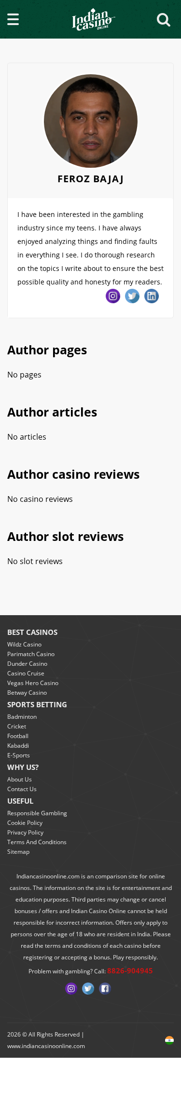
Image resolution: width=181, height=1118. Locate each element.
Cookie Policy (24, 823)
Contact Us (22, 789)
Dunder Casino (27, 664)
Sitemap (18, 852)
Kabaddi (18, 745)
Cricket (16, 726)
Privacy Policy (25, 832)
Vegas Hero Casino (32, 683)
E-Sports (18, 755)
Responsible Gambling (37, 813)
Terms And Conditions (37, 842)
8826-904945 (130, 970)
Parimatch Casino (31, 654)
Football (17, 736)
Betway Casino (27, 692)
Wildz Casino (24, 644)
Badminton (22, 717)
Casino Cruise (25, 673)
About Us (19, 779)
